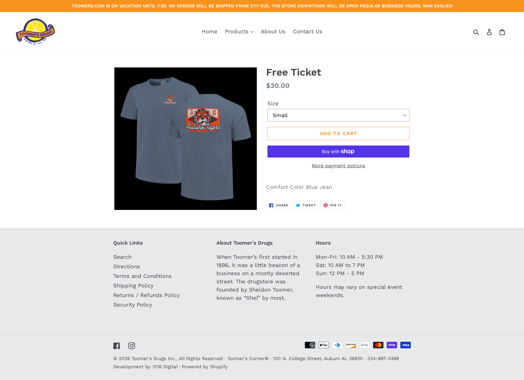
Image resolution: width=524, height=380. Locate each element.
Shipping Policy (133, 285)
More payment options (338, 165)
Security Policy (132, 304)
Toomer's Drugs (149, 358)
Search (122, 257)
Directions (126, 266)
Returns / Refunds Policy (146, 295)
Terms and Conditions (142, 276)
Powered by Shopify (205, 366)
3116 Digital (164, 366)
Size (273, 103)
